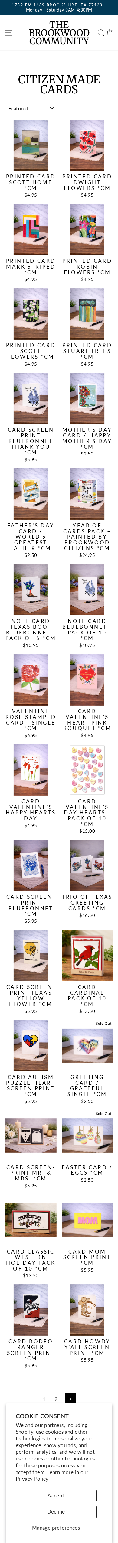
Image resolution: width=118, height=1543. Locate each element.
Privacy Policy (32, 1479)
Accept (56, 1495)
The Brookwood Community (59, 33)
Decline (56, 1511)
